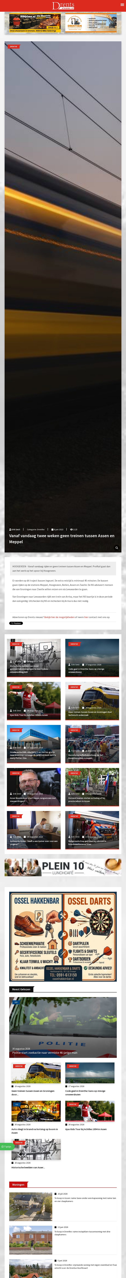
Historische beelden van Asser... (28, 1167)
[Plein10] (63, 867)
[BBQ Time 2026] (35, 22)
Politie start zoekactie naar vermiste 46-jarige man (44, 1052)
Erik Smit (16, 529)
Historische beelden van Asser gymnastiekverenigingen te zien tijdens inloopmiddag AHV (29, 669)
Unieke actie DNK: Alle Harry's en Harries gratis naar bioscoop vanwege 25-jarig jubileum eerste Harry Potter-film (33, 755)
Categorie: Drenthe (36, 529)
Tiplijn (7, 1146)
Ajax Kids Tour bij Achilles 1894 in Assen (29, 715)
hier (86, 617)
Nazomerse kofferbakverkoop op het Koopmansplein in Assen (85, 756)
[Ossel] (63, 936)
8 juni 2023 (58, 529)
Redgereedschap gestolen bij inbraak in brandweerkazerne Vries (87, 843)
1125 (75, 529)
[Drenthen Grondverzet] (91, 22)
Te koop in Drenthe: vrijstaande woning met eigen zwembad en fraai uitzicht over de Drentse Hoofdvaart (86, 1266)
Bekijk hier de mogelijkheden (59, 617)
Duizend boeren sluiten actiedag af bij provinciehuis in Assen (86, 800)
